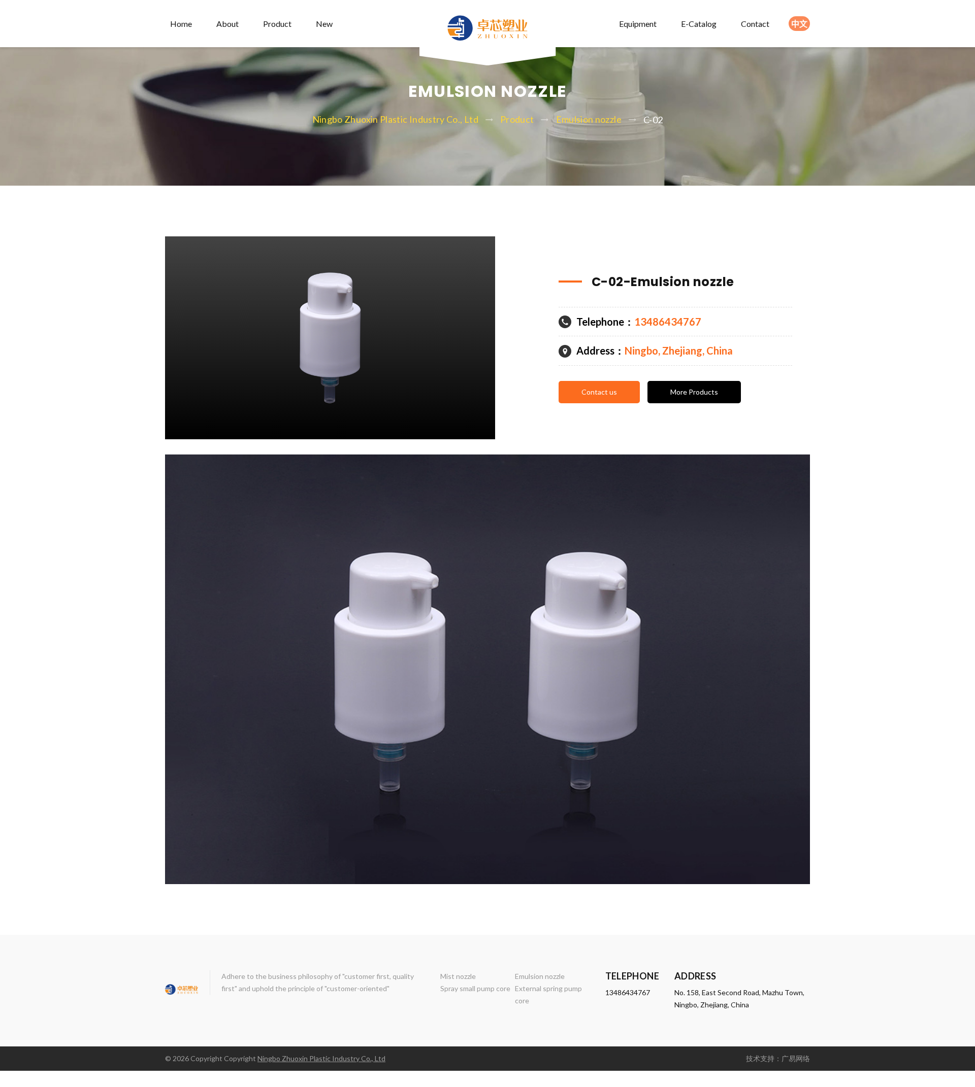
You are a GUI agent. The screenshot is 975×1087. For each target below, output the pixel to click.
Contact (755, 23)
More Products (694, 392)
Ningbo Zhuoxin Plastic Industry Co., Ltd (395, 119)
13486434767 (627, 992)
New (324, 23)
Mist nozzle (458, 976)
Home (181, 23)
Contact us (599, 392)
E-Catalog (699, 23)
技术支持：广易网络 (778, 1058)
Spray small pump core (475, 988)
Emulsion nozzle (589, 119)
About (227, 23)
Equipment (638, 23)
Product (277, 23)
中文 (799, 23)
